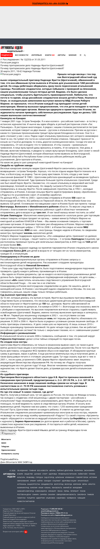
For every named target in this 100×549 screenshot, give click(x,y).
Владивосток (47, 484)
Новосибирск (41, 491)
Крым (41, 487)
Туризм (92, 474)
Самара (35, 494)
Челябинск (71, 498)
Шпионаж (59, 477)
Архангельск (83, 481)
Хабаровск (60, 498)
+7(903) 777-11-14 (61, 513)
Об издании (22, 470)
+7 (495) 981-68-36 (55, 509)
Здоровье (53, 474)
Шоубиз (37, 474)
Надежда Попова (31, 71)
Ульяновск (50, 498)
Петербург (74, 491)
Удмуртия (40, 498)
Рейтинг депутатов (65, 470)
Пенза (60, 491)
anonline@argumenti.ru (49, 511)
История (93, 477)
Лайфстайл (82, 474)
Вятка (84, 484)
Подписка (6, 55)
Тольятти (31, 498)
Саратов (43, 494)
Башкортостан (33, 484)
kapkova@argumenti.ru (63, 515)
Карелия (33, 487)
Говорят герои (82, 477)
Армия (33, 481)
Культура (21, 477)
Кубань (48, 487)
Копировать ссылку (10, 453)
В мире (20, 474)
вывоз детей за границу (54, 430)
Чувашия (81, 498)
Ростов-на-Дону (24, 494)
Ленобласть (57, 487)
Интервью (36, 55)
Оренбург (52, 491)
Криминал (69, 477)
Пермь (66, 491)
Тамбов (90, 494)
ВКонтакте (6, 439)
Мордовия (77, 487)
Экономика (89, 470)
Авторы (61, 55)
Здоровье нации (69, 481)
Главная (32, 470)
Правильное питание (67, 474)
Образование (23, 481)
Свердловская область (66, 494)
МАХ (20, 462)
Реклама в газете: (48, 513)
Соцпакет (56, 481)
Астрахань (21, 484)
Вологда (68, 484)
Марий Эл (67, 487)
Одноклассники (8, 450)
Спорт (44, 474)
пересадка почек (77, 430)
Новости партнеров (25, 501)
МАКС (3, 443)
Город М (39, 477)
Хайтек (40, 481)
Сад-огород (49, 477)
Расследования (11, 59)
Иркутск (91, 484)
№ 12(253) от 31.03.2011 (33, 59)
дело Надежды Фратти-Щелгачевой (20, 430)
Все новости (21, 55)
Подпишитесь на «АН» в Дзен (49, 3)
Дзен (2, 462)
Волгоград (58, 484)
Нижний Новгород (25, 491)
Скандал (47, 481)
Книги (50, 55)
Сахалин (51, 494)
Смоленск (81, 494)
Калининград (23, 487)
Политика (78, 470)
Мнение (72, 55)
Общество (28, 474)
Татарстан (21, 498)
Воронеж (77, 484)
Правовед (30, 477)
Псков (82, 491)
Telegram (5, 446)
